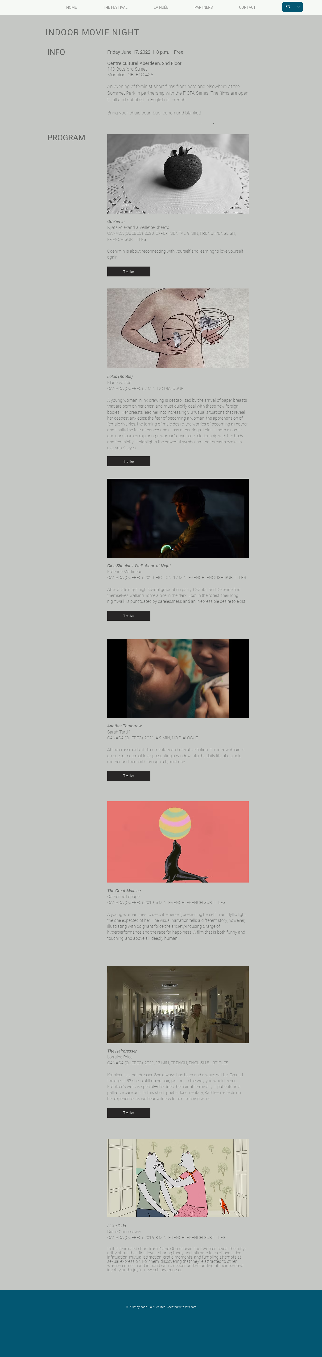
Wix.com (191, 1307)
